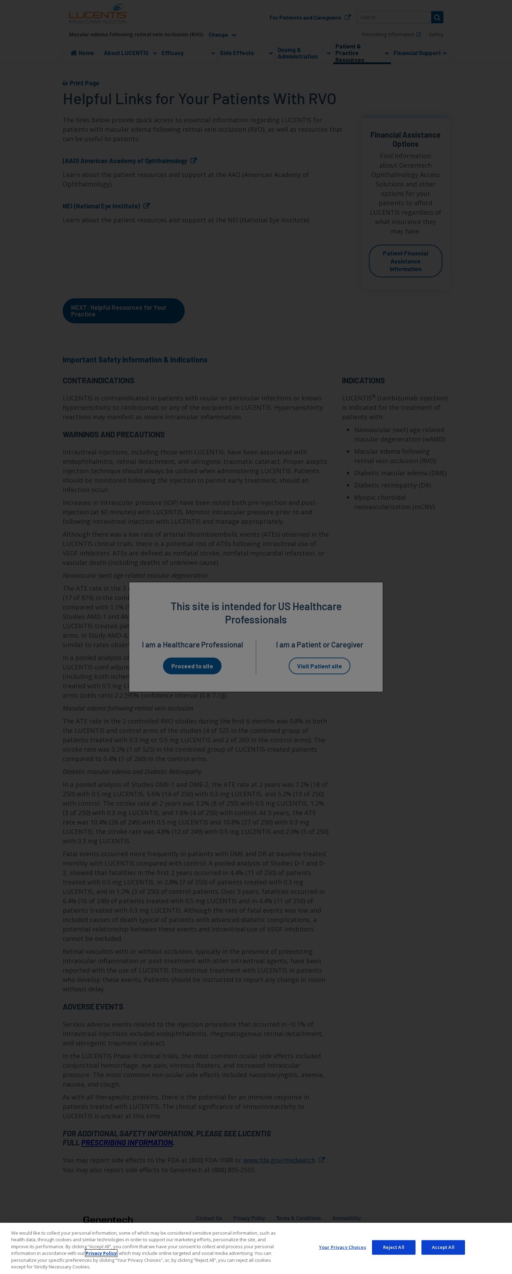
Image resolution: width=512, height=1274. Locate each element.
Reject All (393, 1247)
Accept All (443, 1247)
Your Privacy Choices (342, 1247)
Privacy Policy (101, 1253)
